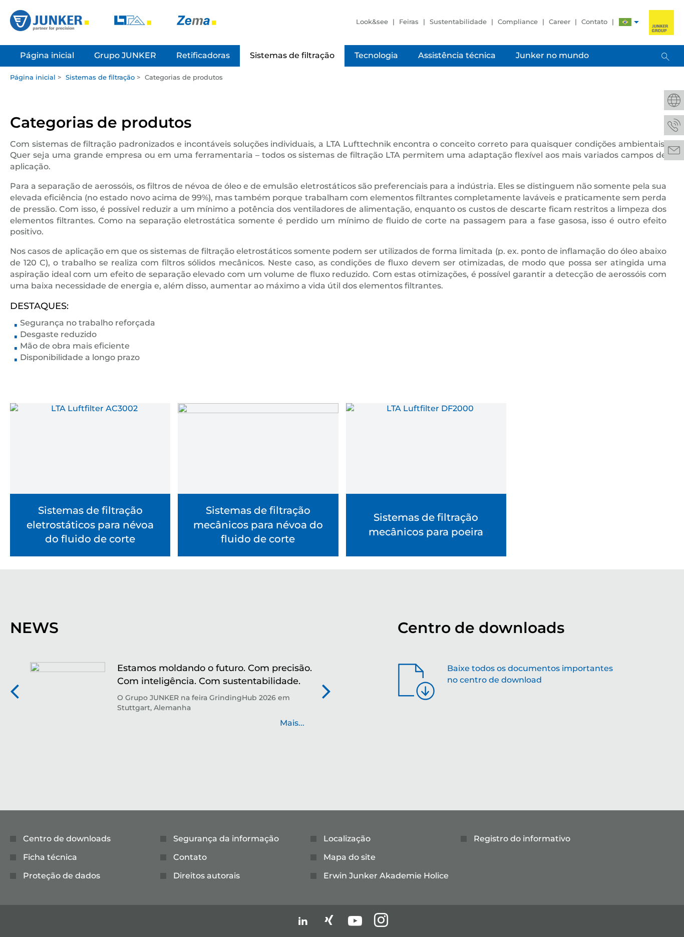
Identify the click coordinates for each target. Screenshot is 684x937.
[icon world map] (674, 100)
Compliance (518, 22)
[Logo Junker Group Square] (661, 22)
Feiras (409, 22)
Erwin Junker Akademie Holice (386, 875)
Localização (347, 838)
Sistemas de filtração (100, 77)
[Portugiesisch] (625, 23)
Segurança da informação (226, 838)
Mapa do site (349, 857)
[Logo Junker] (50, 20)
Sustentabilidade (458, 22)
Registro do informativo (522, 838)
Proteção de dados (61, 875)
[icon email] (674, 150)
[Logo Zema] (196, 20)
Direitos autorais (206, 875)
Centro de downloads (67, 838)
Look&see (372, 22)
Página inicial (33, 77)
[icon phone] (674, 125)
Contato (594, 22)
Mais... (292, 723)
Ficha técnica (50, 857)
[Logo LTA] (133, 20)
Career (559, 22)
